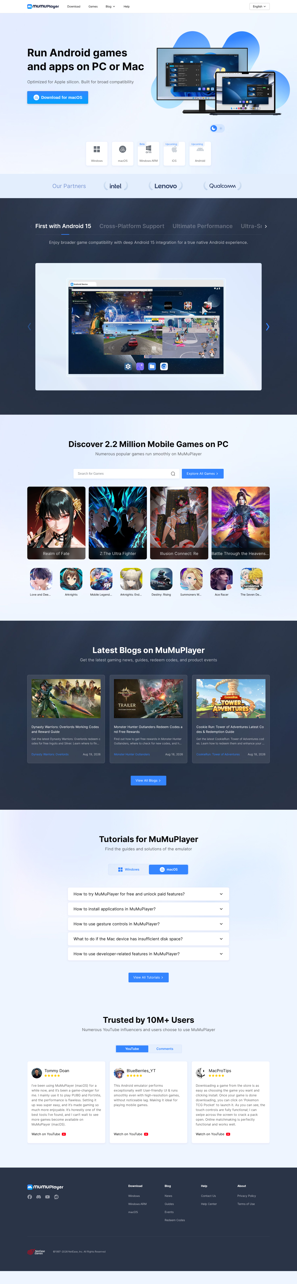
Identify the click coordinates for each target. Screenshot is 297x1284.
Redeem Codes (175, 1220)
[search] (173, 473)
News (168, 1195)
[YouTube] (47, 1196)
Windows (134, 1195)
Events (169, 1212)
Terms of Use (246, 1204)
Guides (169, 1204)
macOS (133, 1212)
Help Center (209, 1204)
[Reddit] (56, 1196)
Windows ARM (137, 1204)
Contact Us (208, 1195)
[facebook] (29, 1196)
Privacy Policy (246, 1195)
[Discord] (38, 1196)
